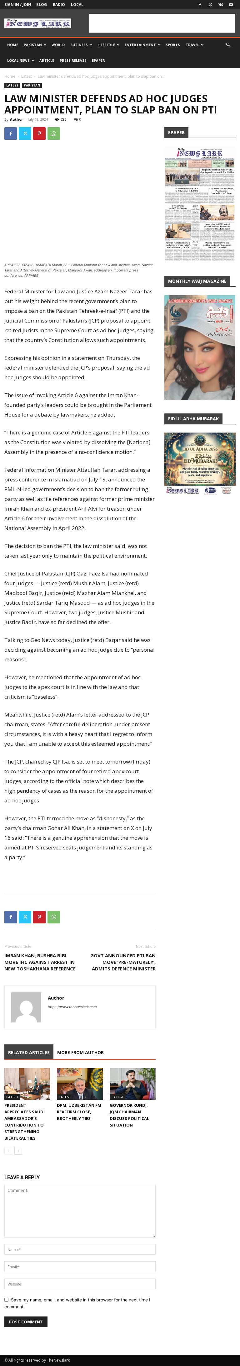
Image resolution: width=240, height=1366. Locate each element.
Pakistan (33, 44)
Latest (26, 76)
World (58, 44)
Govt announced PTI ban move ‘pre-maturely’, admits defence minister (123, 962)
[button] (228, 45)
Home (12, 44)
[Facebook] (200, 4)
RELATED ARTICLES (29, 1052)
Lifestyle (106, 44)
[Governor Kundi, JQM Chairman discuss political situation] (133, 1084)
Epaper (98, 60)
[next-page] (18, 1151)
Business (79, 44)
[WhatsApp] (54, 133)
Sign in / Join (17, 4)
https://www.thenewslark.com (72, 1007)
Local (77, 4)
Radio (59, 4)
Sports (173, 44)
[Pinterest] (39, 133)
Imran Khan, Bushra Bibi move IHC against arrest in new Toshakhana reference (40, 962)
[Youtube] (231, 4)
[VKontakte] (220, 4)
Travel (192, 44)
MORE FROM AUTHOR (80, 1052)
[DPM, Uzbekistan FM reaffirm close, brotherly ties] (80, 1084)
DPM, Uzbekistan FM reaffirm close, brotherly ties (79, 1111)
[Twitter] (210, 4)
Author (16, 119)
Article (46, 60)
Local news (18, 60)
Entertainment (140, 44)
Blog (41, 4)
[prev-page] (8, 1151)
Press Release (73, 60)
